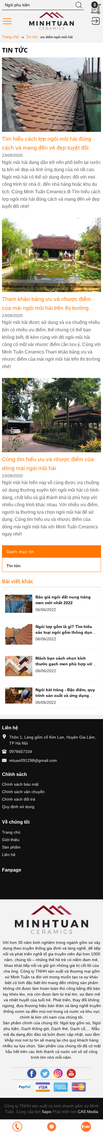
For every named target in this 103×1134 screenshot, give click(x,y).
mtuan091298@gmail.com (33, 760)
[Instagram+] (58, 1073)
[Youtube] (71, 1073)
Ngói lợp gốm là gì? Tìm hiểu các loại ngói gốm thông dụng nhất (65, 632)
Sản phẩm (11, 847)
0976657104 (20, 751)
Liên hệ (8, 854)
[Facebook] (31, 1073)
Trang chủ (11, 832)
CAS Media (88, 1111)
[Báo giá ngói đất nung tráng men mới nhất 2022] (18, 604)
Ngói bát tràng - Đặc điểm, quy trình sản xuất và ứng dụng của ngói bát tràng (65, 695)
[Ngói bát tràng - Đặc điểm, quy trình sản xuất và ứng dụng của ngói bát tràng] (18, 695)
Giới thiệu (10, 839)
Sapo (46, 1111)
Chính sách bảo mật (20, 784)
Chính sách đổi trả (18, 799)
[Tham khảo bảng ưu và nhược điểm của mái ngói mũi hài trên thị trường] (51, 221)
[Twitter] (44, 1073)
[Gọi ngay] (17, 1127)
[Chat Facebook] (51, 1127)
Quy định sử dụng (18, 806)
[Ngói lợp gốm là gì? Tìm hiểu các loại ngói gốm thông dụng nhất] (18, 634)
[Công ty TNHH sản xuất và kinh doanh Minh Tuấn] (51, 20)
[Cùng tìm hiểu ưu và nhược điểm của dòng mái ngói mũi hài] (51, 381)
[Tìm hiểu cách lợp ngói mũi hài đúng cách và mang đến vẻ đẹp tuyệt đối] (51, 60)
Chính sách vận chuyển (23, 791)
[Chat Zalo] (86, 1127)
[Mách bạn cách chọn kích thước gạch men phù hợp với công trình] (18, 666)
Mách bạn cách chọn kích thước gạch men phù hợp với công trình (64, 664)
